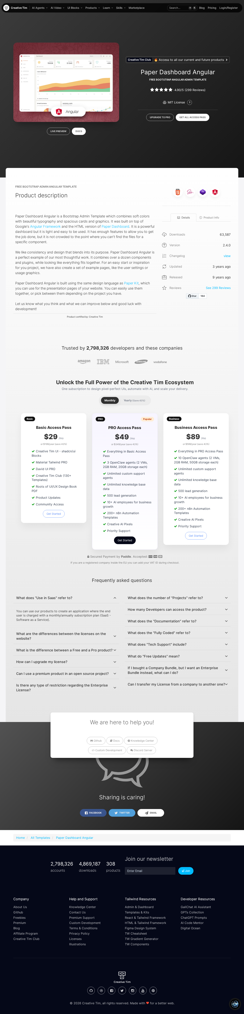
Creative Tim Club (26, 939)
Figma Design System (140, 928)
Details (185, 217)
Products (91, 7)
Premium (19, 923)
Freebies (19, 918)
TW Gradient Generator (141, 939)
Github (97, 740)
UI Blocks (73, 7)
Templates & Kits (137, 912)
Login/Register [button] (228, 7)
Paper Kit (131, 283)
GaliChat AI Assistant (196, 907)
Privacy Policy (79, 933)
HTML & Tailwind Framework (145, 923)
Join (187, 870)
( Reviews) (195, 90)
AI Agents (38, 7)
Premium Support (82, 918)
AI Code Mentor (192, 923)
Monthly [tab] (109, 400)
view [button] (227, 256)
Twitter (124, 812)
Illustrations (77, 944)
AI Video (56, 7)
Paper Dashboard (115, 226)
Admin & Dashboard (139, 907)
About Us (20, 907)
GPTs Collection (192, 912)
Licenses (75, 939)
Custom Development (108, 750)
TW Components (137, 944)
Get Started (54, 513)
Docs (78, 131)
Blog (202, 7)
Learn (106, 7)
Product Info (211, 217)
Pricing (212, 7)
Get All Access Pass (192, 117)
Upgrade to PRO (160, 117)
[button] (182, 8)
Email (153, 812)
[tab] (66, 598)
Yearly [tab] (134, 400)
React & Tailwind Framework (145, 918)
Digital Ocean (190, 928)
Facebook (95, 812)
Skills (119, 7)
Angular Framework (45, 226)
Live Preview (58, 131)
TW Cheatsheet (136, 933)
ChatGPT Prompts (194, 918)
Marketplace (136, 7)
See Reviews (218, 288)
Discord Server (142, 750)
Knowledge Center (142, 740)
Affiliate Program (25, 933)
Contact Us (77, 912)
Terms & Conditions (83, 928)
